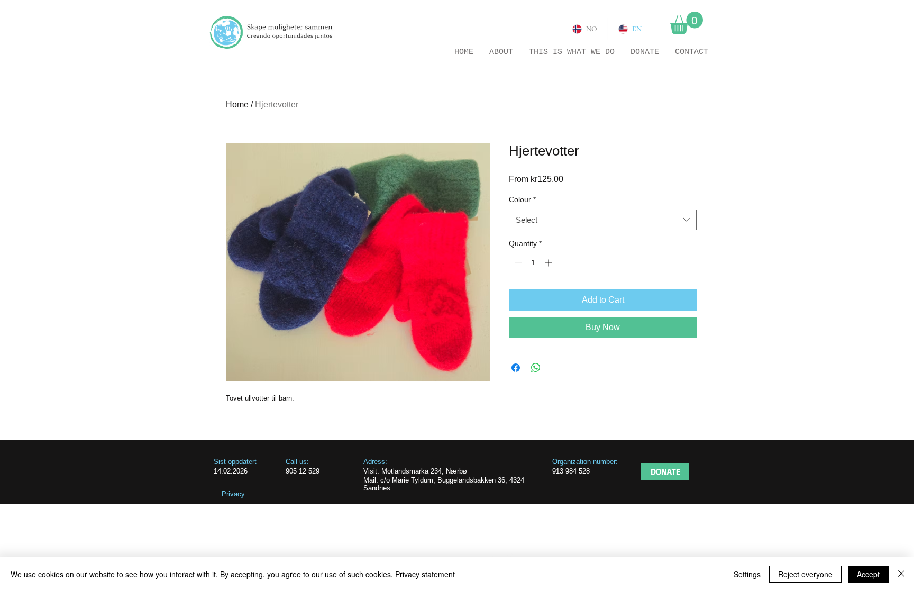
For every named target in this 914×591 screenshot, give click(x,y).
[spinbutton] (533, 262)
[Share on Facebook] (515, 367)
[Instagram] (512, 556)
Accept (868, 574)
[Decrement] (517, 262)
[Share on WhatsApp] (535, 367)
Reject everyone (805, 574)
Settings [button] (747, 574)
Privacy (233, 494)
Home (237, 104)
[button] (686, 23)
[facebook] (494, 556)
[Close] (901, 574)
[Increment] (549, 262)
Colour (522, 199)
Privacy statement (425, 574)
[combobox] (603, 220)
